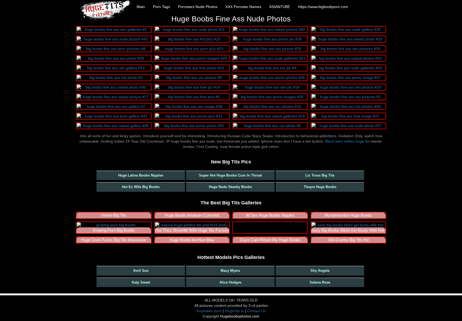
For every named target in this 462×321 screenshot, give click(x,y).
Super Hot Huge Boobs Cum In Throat (230, 175)
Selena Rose (320, 282)
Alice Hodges (230, 282)
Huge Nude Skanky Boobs (230, 187)
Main (141, 7)
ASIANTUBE (279, 7)
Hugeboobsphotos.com (239, 316)
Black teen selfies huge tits (347, 141)
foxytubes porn (209, 311)
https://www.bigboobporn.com (323, 7)
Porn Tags (161, 7)
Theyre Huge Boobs (320, 187)
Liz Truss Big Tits (319, 175)
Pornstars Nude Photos (197, 7)
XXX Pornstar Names (243, 7)
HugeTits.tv (234, 311)
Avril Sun (141, 271)
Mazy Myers (230, 271)
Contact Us (256, 311)
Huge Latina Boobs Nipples (140, 175)
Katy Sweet (141, 282)
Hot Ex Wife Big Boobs (141, 187)
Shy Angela (319, 271)
